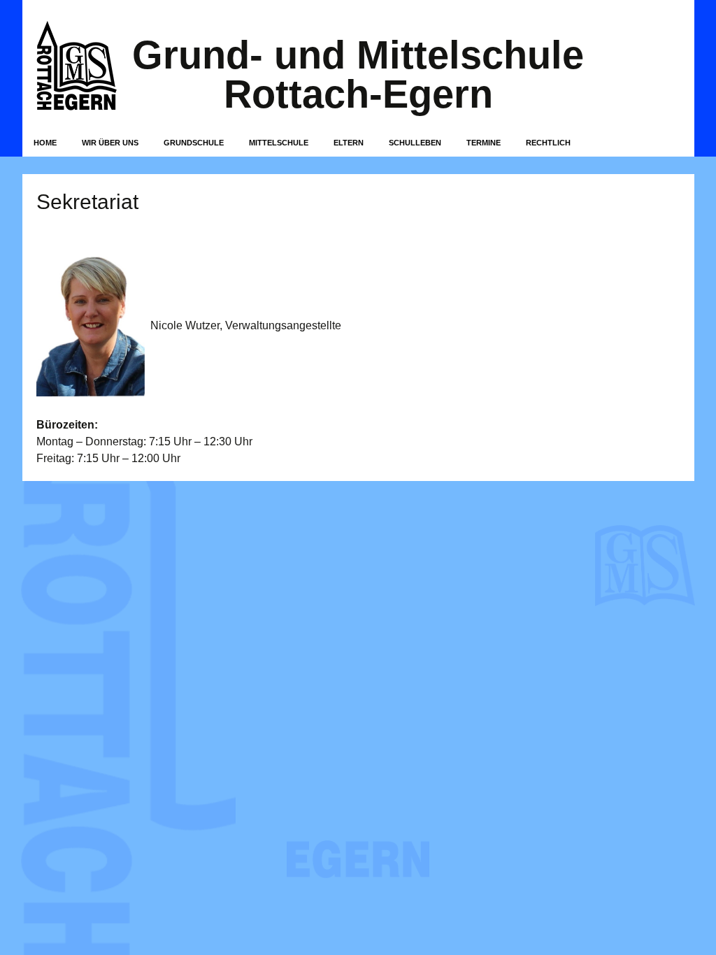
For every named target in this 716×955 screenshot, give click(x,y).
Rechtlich (548, 142)
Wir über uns (110, 142)
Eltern (349, 142)
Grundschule (194, 142)
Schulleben (415, 142)
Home (45, 142)
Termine (483, 142)
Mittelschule (278, 142)
